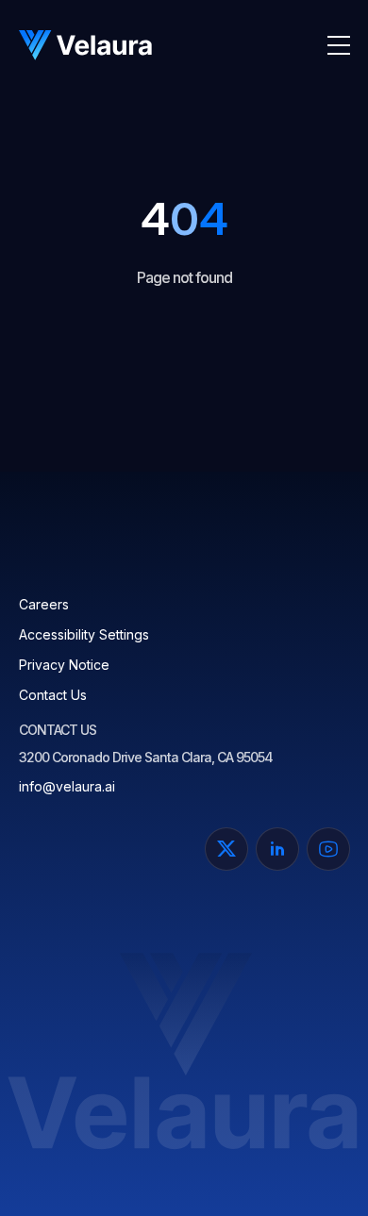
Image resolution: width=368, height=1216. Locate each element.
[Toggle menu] (338, 45)
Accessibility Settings (84, 634)
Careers (44, 604)
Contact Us (53, 695)
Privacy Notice (64, 665)
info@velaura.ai (67, 786)
